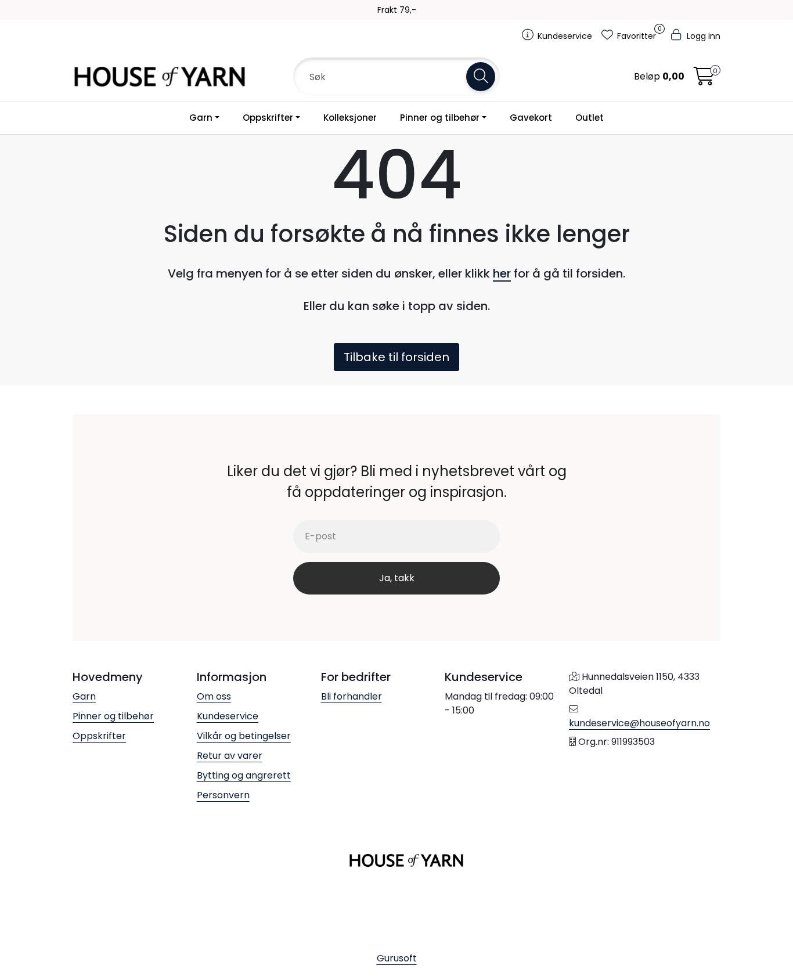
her (502, 273)
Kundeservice (227, 716)
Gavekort (531, 117)
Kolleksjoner (350, 117)
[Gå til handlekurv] (704, 80)
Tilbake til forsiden (396, 357)
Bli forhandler (351, 696)
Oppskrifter (268, 117)
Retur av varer (229, 755)
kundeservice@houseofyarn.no (639, 723)
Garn (200, 117)
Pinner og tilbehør (440, 117)
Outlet (589, 117)
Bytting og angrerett (244, 775)
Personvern (223, 795)
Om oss (214, 696)
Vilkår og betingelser (244, 736)
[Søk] (480, 76)
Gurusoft (397, 958)
